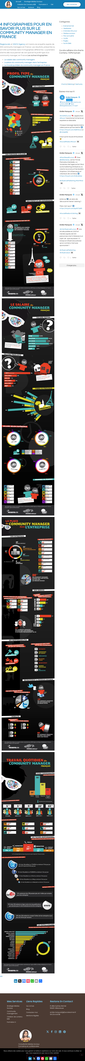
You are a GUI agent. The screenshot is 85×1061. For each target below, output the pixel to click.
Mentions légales (32, 1016)
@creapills (63, 132)
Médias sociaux (69, 33)
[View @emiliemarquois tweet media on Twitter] (78, 141)
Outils (65, 38)
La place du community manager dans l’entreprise (25, 62)
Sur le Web (67, 43)
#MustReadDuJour (67, 157)
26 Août (78, 111)
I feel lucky (79, 84)
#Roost (62, 118)
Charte (64, 84)
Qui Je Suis (21, 7)
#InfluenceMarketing (67, 180)
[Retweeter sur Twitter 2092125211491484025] (65, 257)
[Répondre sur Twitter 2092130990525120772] (61, 218)
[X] (20, 981)
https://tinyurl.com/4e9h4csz (70, 130)
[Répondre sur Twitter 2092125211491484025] (61, 257)
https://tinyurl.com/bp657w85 (71, 208)
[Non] (81, 1055)
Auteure (31, 7)
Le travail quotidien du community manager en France (27, 65)
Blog (38, 7)
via (1, 976)
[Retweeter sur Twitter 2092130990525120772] (65, 218)
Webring (70, 84)
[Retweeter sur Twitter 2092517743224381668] (65, 188)
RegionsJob (5, 44)
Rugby (65, 41)
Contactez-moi (32, 1012)
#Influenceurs (65, 253)
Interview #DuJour (70, 31)
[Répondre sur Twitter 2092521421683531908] (61, 146)
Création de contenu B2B (26, 4)
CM (52, 4)
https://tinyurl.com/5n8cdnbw (71, 176)
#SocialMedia (65, 142)
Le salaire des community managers (19, 60)
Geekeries (67, 28)
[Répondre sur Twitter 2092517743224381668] (61, 188)
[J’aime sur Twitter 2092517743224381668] (69, 188)
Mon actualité (68, 36)
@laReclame (64, 160)
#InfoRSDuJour (65, 116)
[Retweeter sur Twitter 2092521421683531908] (65, 146)
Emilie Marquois (66, 111)
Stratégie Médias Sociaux (33, 2)
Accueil (18, 2)
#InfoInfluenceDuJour (68, 229)
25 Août (78, 195)
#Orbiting (74, 213)
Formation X (43, 4)
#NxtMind (79, 180)
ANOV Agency (19, 44)
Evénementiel (68, 26)
